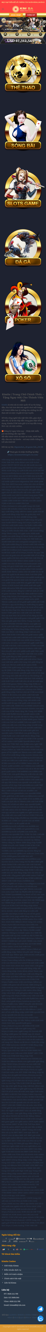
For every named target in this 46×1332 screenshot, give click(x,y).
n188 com (30, 974)
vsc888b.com (7, 851)
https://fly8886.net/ (35, 1163)
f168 (27, 503)
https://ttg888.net (9, 884)
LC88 (15, 1217)
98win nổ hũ (30, 894)
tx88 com (5, 665)
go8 (40, 1119)
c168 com (6, 711)
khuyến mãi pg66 (28, 490)
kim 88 (33, 1187)
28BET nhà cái (25, 1111)
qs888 (23, 651)
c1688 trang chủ (13, 944)
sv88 (17, 796)
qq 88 (4, 670)
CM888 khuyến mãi (10, 845)
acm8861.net (18, 766)
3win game (22, 1217)
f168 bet (19, 692)
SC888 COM (34, 1097)
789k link (10, 462)
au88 (11, 525)
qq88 (40, 468)
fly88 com (11, 736)
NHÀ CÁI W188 (8, 1130)
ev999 (4, 736)
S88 (17, 1138)
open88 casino (29, 714)
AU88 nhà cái (27, 1212)
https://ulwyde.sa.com (15, 979)
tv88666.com (29, 766)
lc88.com (30, 1215)
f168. (22, 834)
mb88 (36, 482)
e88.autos (30, 473)
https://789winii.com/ (11, 1059)
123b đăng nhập (20, 873)
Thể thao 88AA (34, 1124)
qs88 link (16, 613)
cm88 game (39, 955)
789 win (16, 758)
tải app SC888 (28, 878)
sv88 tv (11, 823)
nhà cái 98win (27, 648)
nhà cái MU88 (34, 471)
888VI (6, 1094)
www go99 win (20, 739)
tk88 (9, 542)
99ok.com (19, 1149)
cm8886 (5, 1179)
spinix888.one (19, 689)
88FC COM (16, 1141)
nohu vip (18, 988)
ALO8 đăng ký (20, 605)
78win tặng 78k (21, 711)
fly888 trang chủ (37, 988)
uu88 (8, 591)
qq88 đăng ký (11, 657)
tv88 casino (9, 810)
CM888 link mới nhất (17, 941)
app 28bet (26, 569)
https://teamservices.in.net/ (14, 1198)
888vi (20, 1187)
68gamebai (19, 447)
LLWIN (10, 585)
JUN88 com (35, 646)
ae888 (31, 577)
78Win (4, 585)
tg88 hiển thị (15, 648)
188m (27, 594)
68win (25, 971)
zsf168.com (14, 813)
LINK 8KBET (28, 1053)
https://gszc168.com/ (11, 1050)
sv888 (16, 1146)
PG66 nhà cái (21, 1154)
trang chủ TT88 (8, 744)
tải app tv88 (17, 1009)
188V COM (38, 1053)
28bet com (16, 848)
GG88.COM (34, 979)
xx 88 (22, 1042)
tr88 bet (23, 1050)
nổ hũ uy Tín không (30, 676)
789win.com (26, 752)
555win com (34, 709)
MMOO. (18, 1130)
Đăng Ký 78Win (12, 629)
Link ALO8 (29, 580)
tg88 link (35, 730)
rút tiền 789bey (24, 1020)
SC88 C (32, 870)
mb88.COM (6, 667)
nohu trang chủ (21, 862)
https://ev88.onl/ (15, 1179)
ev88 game (29, 1182)
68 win (17, 1223)
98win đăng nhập (31, 717)
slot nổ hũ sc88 (8, 1012)
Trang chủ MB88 (35, 711)
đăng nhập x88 (16, 512)
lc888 (7, 706)
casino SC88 (31, 665)
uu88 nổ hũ (16, 553)
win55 (36, 1190)
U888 (31, 1225)
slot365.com (7, 834)
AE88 (33, 533)
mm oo (8, 1201)
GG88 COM (34, 815)
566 (9, 1184)
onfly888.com (22, 826)
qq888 (21, 823)
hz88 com (6, 802)
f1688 (42, 602)
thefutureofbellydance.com (13, 473)
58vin (4, 911)
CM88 (22, 938)
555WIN (12, 1315)
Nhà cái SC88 (36, 670)
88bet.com (22, 733)
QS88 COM (11, 670)
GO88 (13, 1056)
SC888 (22, 698)
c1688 (34, 525)
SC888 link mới (28, 903)
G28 (42, 637)
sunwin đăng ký (18, 591)
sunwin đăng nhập (19, 700)
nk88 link (6, 1146)
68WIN (34, 848)
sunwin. (10, 739)
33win (13, 583)
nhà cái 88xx (13, 1135)
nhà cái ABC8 (7, 476)
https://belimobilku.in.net (13, 957)
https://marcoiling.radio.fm (13, 960)
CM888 (21, 845)
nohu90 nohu (38, 706)
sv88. (12, 706)
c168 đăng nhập (21, 632)
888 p (4, 1182)
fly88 (29, 525)
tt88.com (14, 760)
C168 (31, 632)
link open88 (17, 1023)
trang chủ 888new (9, 1165)
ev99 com (6, 963)
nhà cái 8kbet (38, 484)
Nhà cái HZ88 (21, 1201)
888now (15, 1089)
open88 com (27, 782)
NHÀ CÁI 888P (23, 1165)
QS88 (40, 574)
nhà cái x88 (11, 492)
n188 (12, 1094)
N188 (28, 1119)
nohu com (17, 643)
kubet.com (24, 577)
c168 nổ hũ (35, 673)
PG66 (4, 462)
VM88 (34, 1315)
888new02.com (34, 796)
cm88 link (37, 728)
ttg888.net (16, 752)
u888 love (38, 1157)
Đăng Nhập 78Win (27, 629)
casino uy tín (30, 1078)
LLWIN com (7, 599)
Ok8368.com (37, 1059)
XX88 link (6, 1061)
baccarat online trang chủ (13, 520)
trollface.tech (16, 550)
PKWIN (14, 1116)
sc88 (31, 544)
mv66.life (33, 832)
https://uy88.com (33, 523)
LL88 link (27, 678)
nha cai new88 (26, 1015)
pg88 (32, 643)
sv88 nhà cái (33, 774)
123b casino (13, 1187)
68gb (21, 1171)
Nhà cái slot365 (8, 1149)
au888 (40, 654)
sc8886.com (37, 771)
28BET (4, 881)
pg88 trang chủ (25, 1031)
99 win (13, 1108)
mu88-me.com (36, 465)
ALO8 (4, 626)
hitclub (5, 689)
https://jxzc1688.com (29, 925)
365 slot (28, 1127)
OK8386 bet (6, 1215)
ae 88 (16, 823)
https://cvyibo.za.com (11, 949)
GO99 (4, 856)
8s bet (25, 547)
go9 (26, 908)
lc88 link (5, 525)
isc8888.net (37, 799)
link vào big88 (8, 1111)
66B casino (24, 1138)
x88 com (13, 725)
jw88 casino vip (20, 525)
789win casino (17, 572)
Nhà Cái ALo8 (27, 607)
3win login (29, 1091)
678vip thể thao (34, 908)
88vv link (6, 577)
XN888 (14, 1190)
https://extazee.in (9, 506)
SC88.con (37, 684)
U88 (27, 938)
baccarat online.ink (23, 484)
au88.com (9, 1206)
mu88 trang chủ (19, 468)
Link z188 (39, 629)
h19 (29, 460)
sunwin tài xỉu (8, 862)
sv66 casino (39, 1154)
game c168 (26, 618)
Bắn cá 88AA (37, 1127)
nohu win (14, 1072)
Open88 (26, 741)
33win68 (38, 569)
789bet (20, 561)
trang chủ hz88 (8, 1171)
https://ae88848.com (25, 881)
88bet (8, 1116)
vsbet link (11, 993)
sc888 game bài (15, 1034)
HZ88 (29, 1050)
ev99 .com (14, 968)
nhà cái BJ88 (36, 476)
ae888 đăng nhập (26, 916)
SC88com (19, 840)
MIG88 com (27, 501)
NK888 (8, 894)
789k (37, 651)
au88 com (21, 788)
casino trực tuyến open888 (13, 498)
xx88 (19, 815)
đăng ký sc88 (28, 911)
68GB (4, 1078)
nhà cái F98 (6, 487)
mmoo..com (6, 1190)
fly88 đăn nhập (37, 1042)
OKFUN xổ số (7, 1091)
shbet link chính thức (24, 966)
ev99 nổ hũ (16, 763)
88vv (20, 501)
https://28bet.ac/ (9, 750)
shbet (32, 640)
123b (31, 462)
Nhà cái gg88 (26, 583)
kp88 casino (39, 1122)
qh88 (41, 482)
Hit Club (18, 1094)
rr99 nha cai (35, 1102)
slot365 (10, 911)
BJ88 (20, 460)
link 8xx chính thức (29, 1018)
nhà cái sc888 (29, 572)
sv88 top (13, 936)
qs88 (15, 621)
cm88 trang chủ (35, 588)
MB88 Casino (26, 763)
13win (19, 971)
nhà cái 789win (21, 810)
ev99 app (11, 1195)
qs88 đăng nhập (23, 670)
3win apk (27, 1132)
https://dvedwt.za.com (22, 1064)
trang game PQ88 (35, 495)
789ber (18, 843)
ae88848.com (26, 771)
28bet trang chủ (35, 993)
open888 (32, 793)
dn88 (9, 640)
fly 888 (31, 862)
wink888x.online (37, 818)
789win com (28, 624)
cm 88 (32, 1040)
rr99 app (5, 813)
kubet (25, 460)
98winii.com (26, 1059)
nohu (17, 462)
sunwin (25, 709)
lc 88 (10, 695)
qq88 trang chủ (18, 667)
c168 (34, 558)
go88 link (11, 796)
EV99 (39, 722)
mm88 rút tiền (16, 547)
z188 (41, 591)
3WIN (30, 1122)
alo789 (9, 468)
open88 (31, 626)
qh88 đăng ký (17, 536)
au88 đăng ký (32, 605)
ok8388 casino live (29, 919)
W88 (17, 588)
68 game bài (31, 447)
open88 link (7, 637)
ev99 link (9, 528)
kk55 (16, 1318)
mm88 (4, 542)
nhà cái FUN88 (25, 476)
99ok (27, 574)
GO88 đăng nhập (35, 1045)
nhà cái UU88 (29, 692)
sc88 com (32, 657)
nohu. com (13, 1113)
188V (8, 1070)
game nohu (6, 837)
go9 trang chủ (8, 990)
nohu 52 (9, 643)
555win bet (19, 1152)
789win (5, 602)
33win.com (16, 695)
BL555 (20, 1190)
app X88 (7, 782)
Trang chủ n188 (34, 1130)
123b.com (24, 807)
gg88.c (40, 897)
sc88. (9, 875)
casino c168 (12, 741)
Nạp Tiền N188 (18, 1083)
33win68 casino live (25, 933)
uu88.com (12, 602)
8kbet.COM (12, 561)
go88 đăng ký (33, 733)
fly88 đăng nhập (21, 870)
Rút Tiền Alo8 (7, 618)
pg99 (33, 528)
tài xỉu (38, 572)
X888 (36, 933)
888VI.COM (27, 1174)
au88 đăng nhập (13, 514)
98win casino (28, 760)
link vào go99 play (28, 514)
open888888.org (8, 829)
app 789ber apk (16, 955)
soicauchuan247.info (32, 564)
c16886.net (16, 821)
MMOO (21, 1315)
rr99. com (40, 894)
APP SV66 (21, 1108)
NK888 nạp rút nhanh (31, 1034)
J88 (15, 460)
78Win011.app (8, 605)
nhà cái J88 (24, 465)
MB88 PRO (36, 1050)
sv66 (3, 1157)
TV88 (39, 1212)
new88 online (24, 780)
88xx (4, 791)
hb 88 (16, 574)
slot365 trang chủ (22, 539)
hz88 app (22, 974)
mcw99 (24, 1209)
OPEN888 (10, 878)
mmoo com (39, 1193)
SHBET (5, 941)
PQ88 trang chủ (31, 520)
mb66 (25, 495)
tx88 (18, 637)
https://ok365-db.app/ (30, 553)
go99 (8, 580)
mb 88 (27, 823)
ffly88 (24, 892)
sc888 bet (6, 550)
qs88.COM (6, 659)
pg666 (16, 1206)
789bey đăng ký (8, 843)
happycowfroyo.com (31, 550)
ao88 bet (33, 594)
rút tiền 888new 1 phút (32, 1009)
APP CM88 (6, 1045)
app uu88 (6, 512)
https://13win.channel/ (15, 1220)
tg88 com (22, 837)
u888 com (11, 1154)
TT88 (4, 1193)
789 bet (13, 665)
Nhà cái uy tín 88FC (10, 1132)
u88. (3, 1116)
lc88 (13, 542)
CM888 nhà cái (22, 1105)
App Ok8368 (7, 1089)
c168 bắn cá (21, 897)
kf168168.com (7, 777)
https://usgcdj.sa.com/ (11, 1037)
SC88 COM (15, 635)
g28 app (25, 1143)
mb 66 (32, 681)
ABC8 (12, 484)
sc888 (9, 501)
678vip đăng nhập (19, 1160)
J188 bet (28, 591)
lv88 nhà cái (24, 681)
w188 (16, 681)
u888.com (6, 725)
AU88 (14, 1215)
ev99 (4, 591)
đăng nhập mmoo (14, 1174)
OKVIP (10, 465)
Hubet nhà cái (25, 769)
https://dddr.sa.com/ (11, 1204)
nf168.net (6, 760)
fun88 (8, 523)
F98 (42, 471)
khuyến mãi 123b (12, 651)
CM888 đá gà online (12, 903)
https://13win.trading (14, 1225)
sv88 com (14, 728)
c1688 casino (20, 1163)
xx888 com (6, 564)
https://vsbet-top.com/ (32, 1094)
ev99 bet (10, 988)
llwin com (33, 536)
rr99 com (39, 870)
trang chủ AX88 (8, 1163)
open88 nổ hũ (7, 780)
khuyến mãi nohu (24, 492)
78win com (38, 971)
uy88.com (6, 547)
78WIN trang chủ (18, 523)
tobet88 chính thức (14, 1157)
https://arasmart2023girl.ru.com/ (23, 455)
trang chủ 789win (11, 1042)
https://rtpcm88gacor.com (29, 884)
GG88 (32, 750)
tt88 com (5, 632)
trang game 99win (19, 1176)
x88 (33, 492)
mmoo (22, 574)
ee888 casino (30, 875)
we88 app (28, 1171)
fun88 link (6, 553)
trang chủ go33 (8, 566)
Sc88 (6, 678)
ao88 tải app (12, 703)
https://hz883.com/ (10, 982)
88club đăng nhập (9, 1020)
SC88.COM (14, 905)
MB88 (17, 706)
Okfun (4, 1184)
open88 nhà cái (27, 821)
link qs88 (14, 662)
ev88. (38, 700)
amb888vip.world (27, 758)
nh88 (26, 955)
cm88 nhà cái (7, 873)
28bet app (17, 799)
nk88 (9, 700)
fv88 (38, 479)
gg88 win (14, 1122)
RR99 (37, 747)
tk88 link (30, 468)
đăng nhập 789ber (14, 952)
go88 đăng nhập (8, 692)
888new (18, 922)
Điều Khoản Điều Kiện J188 (21, 531)
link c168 (37, 834)
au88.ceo (30, 853)
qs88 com (32, 566)
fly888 (13, 714)
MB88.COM (29, 1026)
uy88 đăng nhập (36, 687)
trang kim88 (15, 1182)
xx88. (4, 796)
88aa (16, 977)
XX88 (27, 1083)
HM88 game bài (13, 856)
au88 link (6, 870)
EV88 (4, 717)
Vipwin (35, 1318)
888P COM (28, 1152)
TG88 (9, 613)
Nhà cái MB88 (26, 706)
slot (38, 769)
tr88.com (19, 487)
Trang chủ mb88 (16, 678)
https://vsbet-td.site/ (19, 1097)
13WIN (29, 1198)
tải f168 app (36, 892)
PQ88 (4, 503)
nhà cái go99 (10, 555)
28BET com (19, 1127)
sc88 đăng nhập (36, 867)
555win (24, 479)
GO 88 (40, 447)
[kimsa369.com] (23, 9)
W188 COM (22, 1124)
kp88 (7, 544)
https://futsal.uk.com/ (11, 1212)
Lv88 (4, 687)
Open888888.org (8, 889)
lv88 (29, 659)
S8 (8, 1113)
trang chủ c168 (23, 654)
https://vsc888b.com (30, 927)
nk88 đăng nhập (18, 755)
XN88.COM (34, 1223)
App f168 (18, 785)
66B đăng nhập (22, 1056)
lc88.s (13, 654)
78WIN (40, 596)
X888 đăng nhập (29, 843)
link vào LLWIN (34, 509)
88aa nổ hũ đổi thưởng (11, 919)
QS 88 (23, 665)
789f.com (19, 626)
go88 (4, 468)
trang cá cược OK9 (13, 490)
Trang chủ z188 (33, 621)
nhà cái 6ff (31, 1209)
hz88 (25, 730)
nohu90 (41, 544)
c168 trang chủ (15, 569)
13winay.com (30, 689)
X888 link (33, 1007)
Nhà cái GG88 (30, 944)
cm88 (8, 583)
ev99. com (11, 774)
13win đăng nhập (9, 971)
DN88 (13, 640)
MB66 (4, 471)
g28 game (24, 993)
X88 (21, 1070)
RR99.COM (11, 864)
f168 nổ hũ (6, 755)
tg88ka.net (21, 853)
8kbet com (24, 462)
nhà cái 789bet (19, 528)
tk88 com (39, 539)
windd (36, 531)
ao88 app (39, 681)
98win (32, 741)
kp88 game (26, 1023)
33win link (17, 947)
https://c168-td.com (21, 914)
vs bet (38, 788)
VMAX (9, 1064)
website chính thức (19, 509)
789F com (19, 744)
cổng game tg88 (18, 875)
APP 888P (28, 1135)
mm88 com (6, 536)
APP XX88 (23, 1072)
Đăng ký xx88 (7, 1048)
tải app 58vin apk (21, 1048)
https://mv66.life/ (19, 1168)
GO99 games (11, 684)
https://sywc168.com (11, 925)
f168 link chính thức (22, 900)
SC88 (12, 711)
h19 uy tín (39, 547)
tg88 (29, 602)
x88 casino (6, 709)
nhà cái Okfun (25, 1206)
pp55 (22, 1318)
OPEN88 (11, 624)
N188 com (15, 1070)
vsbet (15, 911)
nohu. (41, 1091)
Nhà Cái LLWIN (19, 616)
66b (39, 864)
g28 (35, 580)
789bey (37, 840)
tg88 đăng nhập (20, 1086)
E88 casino (37, 501)
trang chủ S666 (14, 1143)
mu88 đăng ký (13, 471)
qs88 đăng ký (37, 662)
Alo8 (15, 618)
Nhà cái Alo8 (7, 616)
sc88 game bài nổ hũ (16, 985)
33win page (31, 788)
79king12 (13, 933)
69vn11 (26, 1007)
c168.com (29, 667)
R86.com (26, 1187)
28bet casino (23, 1193)
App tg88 (23, 889)
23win (16, 673)
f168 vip (18, 892)
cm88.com (23, 796)
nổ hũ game (35, 914)
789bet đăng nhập (25, 684)
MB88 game (32, 719)
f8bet (12, 632)
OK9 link (39, 583)
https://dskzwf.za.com (11, 1018)
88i (3, 1094)
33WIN (24, 848)
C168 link (6, 1072)
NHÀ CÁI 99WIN (19, 1067)
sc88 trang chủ (12, 687)
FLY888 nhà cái (21, 1081)
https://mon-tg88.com (11, 927)
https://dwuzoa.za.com (32, 1075)
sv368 (9, 503)
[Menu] (3, 9)
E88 (3, 490)
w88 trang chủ (8, 460)
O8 (22, 750)
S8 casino (10, 1127)
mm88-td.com (34, 561)
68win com (11, 1100)
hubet (4, 613)
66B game (6, 1122)
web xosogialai (21, 542)
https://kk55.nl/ (30, 1070)
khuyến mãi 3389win (16, 886)
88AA (26, 1149)
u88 (37, 602)
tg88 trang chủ (8, 996)
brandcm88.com (17, 908)
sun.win (36, 632)
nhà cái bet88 (33, 1176)
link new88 (22, 936)
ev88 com (14, 974)
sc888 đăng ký (16, 544)
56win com (21, 1215)
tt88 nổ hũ (35, 555)
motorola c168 (17, 1045)
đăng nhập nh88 (22, 1012)
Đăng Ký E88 (37, 616)
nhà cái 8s (31, 479)
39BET (14, 1124)
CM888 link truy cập (13, 930)
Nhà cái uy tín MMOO (11, 1119)
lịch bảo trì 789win (18, 802)
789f (31, 482)
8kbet (25, 536)
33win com (39, 853)
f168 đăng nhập (12, 818)
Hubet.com (14, 769)
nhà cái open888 (23, 555)
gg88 (4, 539)
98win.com (22, 1061)
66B (20, 1075)
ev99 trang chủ (24, 662)
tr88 (42, 473)
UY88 (4, 640)
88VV (25, 1045)
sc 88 (34, 769)
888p (40, 1149)
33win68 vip (28, 840)
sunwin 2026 (19, 580)
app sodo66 (6, 1124)
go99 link (32, 810)
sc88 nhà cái (30, 613)
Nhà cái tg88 (7, 621)
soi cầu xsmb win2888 (33, 1179)
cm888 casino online (13, 1007)
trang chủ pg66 (18, 533)
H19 (36, 468)
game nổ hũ (7, 752)
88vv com (36, 460)
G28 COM (39, 1108)
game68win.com (21, 793)
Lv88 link (25, 637)
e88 (33, 583)
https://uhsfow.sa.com (25, 1001)
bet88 (15, 501)
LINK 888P (34, 1165)
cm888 (18, 503)
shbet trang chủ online (32, 922)
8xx (3, 894)
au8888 (28, 698)
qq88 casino (11, 771)
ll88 (19, 657)
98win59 (13, 963)
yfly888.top (24, 818)
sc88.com (24, 635)
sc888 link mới (26, 856)
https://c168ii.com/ (10, 1031)
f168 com (20, 640)
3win (4, 1138)
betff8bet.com (8, 793)
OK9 (23, 503)
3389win (5, 933)
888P (21, 1135)
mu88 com (10, 495)
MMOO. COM (7, 1217)
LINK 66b (11, 1105)
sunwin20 (25, 646)
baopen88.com (22, 859)
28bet (31, 1193)
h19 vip (31, 547)
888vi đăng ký (35, 1143)
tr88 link (31, 1086)
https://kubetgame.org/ (21, 596)
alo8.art (36, 591)
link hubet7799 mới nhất (28, 963)
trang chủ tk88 (33, 506)
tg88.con (37, 624)
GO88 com (6, 1056)
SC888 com (6, 763)
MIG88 (32, 487)
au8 (30, 637)
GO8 (22, 1223)
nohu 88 (16, 1091)
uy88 (21, 471)
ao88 (14, 637)
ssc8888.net (34, 826)
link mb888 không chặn (27, 517)
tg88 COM (40, 618)
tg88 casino (23, 1122)
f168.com (10, 673)
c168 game (39, 966)
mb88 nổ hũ (27, 799)
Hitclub (40, 1089)
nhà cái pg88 (12, 1075)
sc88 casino (27, 990)
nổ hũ (12, 577)
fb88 (8, 635)
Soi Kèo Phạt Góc (13, 610)
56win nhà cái (35, 1204)
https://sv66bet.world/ (25, 1184)
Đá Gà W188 (27, 1037)
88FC (21, 1132)
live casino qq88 (30, 512)
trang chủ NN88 (13, 1209)
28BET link (33, 1149)
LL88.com (6, 698)
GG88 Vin (28, 834)
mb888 (26, 487)
